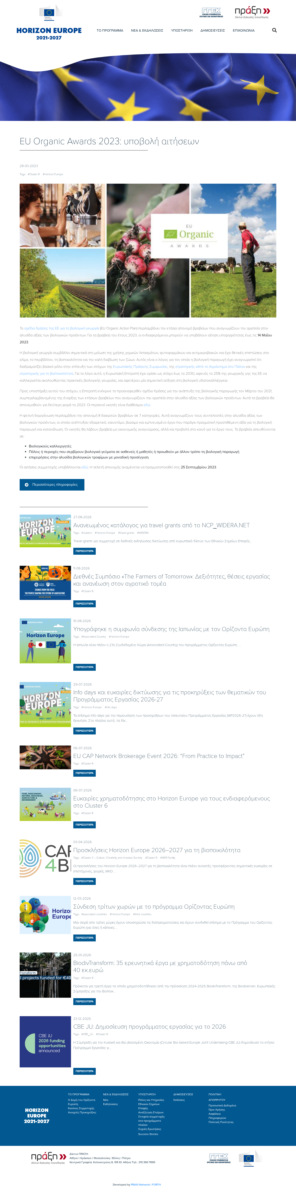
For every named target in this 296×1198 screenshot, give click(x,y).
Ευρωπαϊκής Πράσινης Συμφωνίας (140, 366)
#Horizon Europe (53, 174)
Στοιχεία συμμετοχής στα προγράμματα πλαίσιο (151, 1120)
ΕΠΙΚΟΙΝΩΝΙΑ (244, 30)
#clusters (86, 532)
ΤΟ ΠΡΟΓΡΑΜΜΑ (110, 30)
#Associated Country (93, 636)
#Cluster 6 (34, 174)
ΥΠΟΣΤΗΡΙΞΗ (182, 30)
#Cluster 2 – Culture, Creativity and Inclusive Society (111, 857)
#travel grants (126, 532)
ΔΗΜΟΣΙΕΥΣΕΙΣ (212, 30)
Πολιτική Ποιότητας (221, 1122)
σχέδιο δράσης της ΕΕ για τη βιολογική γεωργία (61, 328)
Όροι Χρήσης (217, 1109)
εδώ (147, 405)
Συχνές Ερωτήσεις (149, 1129)
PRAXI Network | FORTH (146, 1184)
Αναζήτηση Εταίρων (150, 1112)
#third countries (142, 914)
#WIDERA (143, 532)
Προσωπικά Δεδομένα (222, 1105)
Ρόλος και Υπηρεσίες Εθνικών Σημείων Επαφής (151, 1104)
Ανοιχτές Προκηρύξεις (82, 1112)
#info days (111, 707)
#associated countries (94, 914)
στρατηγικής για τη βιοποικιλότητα (46, 373)
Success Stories (148, 1134)
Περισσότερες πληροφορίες (55, 484)
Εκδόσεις (179, 1100)
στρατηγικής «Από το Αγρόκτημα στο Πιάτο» (210, 366)
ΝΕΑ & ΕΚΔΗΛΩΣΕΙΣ (147, 30)
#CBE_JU (87, 1034)
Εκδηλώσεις (110, 1104)
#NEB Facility (167, 857)
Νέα (105, 1100)
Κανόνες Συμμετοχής (81, 1108)
